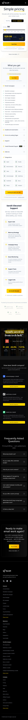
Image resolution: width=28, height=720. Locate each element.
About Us (5, 691)
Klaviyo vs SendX (6, 656)
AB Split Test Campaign (8, 594)
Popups (4, 603)
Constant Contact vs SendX (9, 653)
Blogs (4, 629)
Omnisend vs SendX (7, 665)
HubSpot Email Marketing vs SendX (10, 670)
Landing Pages (6, 606)
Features (5, 685)
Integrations (5, 635)
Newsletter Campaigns (8, 591)
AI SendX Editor (6, 589)
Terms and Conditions (7, 702)
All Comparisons (6, 644)
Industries (5, 626)
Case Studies (5, 638)
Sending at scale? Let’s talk (14, 192)
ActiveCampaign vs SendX (8, 650)
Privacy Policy (6, 705)
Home (4, 679)
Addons (4, 632)
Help (4, 688)
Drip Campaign (6, 597)
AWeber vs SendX (6, 667)
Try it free (14, 44)
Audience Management (8, 614)
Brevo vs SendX (6, 662)
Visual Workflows (6, 611)
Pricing (4, 682)
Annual (17, 20)
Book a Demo (6, 694)
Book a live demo (13, 54)
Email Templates (6, 624)
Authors (4, 700)
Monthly (8, 20)
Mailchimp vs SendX (7, 647)
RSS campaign (6, 600)
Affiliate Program (6, 697)
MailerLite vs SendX (7, 659)
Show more (5, 617)
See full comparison (14, 386)
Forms (4, 609)
